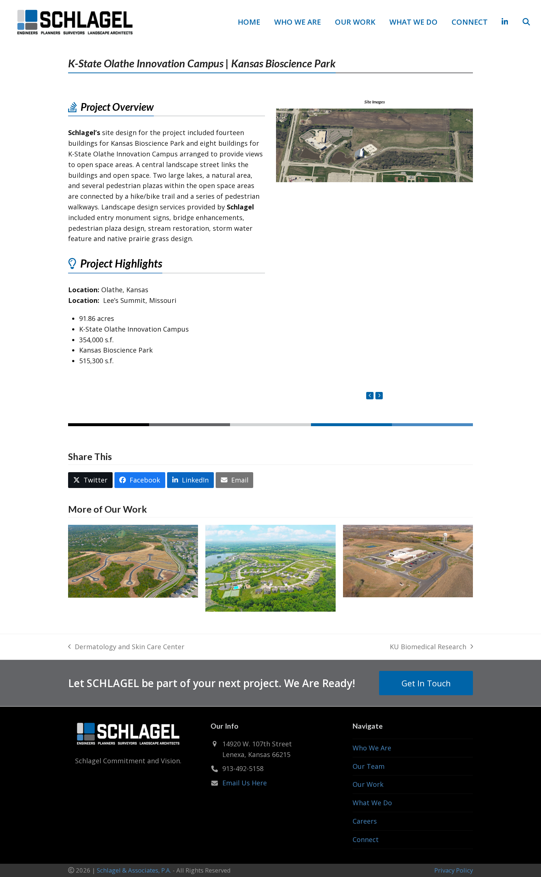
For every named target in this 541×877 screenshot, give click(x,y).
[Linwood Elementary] (408, 560)
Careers (365, 821)
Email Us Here (244, 782)
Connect (366, 839)
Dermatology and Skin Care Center (126, 647)
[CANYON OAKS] (133, 560)
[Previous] (370, 395)
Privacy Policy (453, 870)
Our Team (369, 766)
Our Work (368, 784)
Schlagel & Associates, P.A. (134, 870)
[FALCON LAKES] (270, 567)
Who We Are (372, 747)
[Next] (379, 395)
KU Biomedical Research (428, 647)
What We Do (372, 802)
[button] (526, 22)
